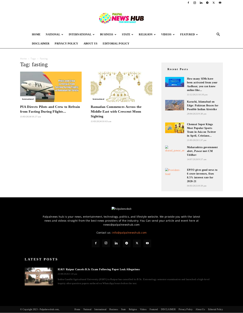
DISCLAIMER (40, 43)
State (126, 34)
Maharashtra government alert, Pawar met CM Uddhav (202, 151)
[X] (214, 2)
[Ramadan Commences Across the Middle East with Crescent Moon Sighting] (121, 87)
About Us (91, 43)
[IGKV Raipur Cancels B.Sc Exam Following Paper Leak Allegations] (39, 276)
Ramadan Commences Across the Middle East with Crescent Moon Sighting (116, 111)
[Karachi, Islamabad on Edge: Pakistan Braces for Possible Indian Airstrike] (174, 105)
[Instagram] (195, 2)
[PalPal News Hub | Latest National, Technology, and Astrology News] (121, 17)
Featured (187, 34)
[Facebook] (188, 2)
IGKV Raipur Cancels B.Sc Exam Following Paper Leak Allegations (99, 269)
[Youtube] (220, 2)
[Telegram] (207, 2)
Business (106, 34)
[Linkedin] (201, 2)
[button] (218, 35)
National (53, 34)
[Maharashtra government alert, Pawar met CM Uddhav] (174, 150)
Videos (166, 34)
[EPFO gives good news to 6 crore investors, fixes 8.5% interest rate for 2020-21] (174, 173)
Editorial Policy (116, 43)
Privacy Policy (66, 43)
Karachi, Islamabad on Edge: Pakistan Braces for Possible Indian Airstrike (202, 105)
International (80, 34)
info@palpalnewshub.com (129, 232)
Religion (146, 34)
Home (36, 34)
